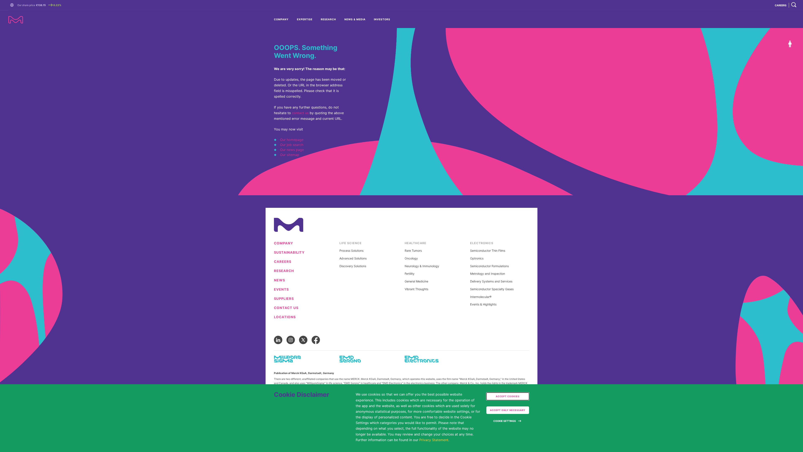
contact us (300, 113)
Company (281, 19)
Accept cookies (507, 396)
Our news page (292, 150)
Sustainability (289, 252)
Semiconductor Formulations (489, 266)
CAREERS (780, 5)
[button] (12, 5)
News (279, 280)
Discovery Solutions (352, 266)
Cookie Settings (504, 421)
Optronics (476, 258)
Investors (382, 19)
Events (281, 289)
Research (328, 19)
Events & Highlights (483, 304)
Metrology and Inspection (487, 273)
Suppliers (284, 299)
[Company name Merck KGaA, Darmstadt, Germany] (15, 19)
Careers (282, 262)
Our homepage (291, 140)
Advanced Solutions (353, 258)
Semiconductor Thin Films (487, 250)
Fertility (409, 273)
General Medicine (416, 281)
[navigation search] (793, 5)
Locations (285, 317)
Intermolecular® (480, 297)
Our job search (291, 145)
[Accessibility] (790, 44)
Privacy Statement (433, 440)
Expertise (304, 19)
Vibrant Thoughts (416, 289)
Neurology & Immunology (422, 266)
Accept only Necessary (507, 410)
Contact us (286, 308)
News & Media (355, 19)
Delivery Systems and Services (491, 281)
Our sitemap (289, 155)
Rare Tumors (413, 250)
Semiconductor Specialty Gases (492, 289)
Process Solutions (351, 250)
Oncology (411, 258)
